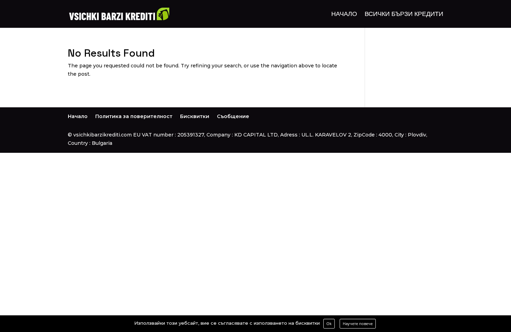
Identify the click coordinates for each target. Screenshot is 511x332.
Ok (329, 323)
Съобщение (233, 116)
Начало (344, 14)
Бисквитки (194, 116)
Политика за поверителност (133, 116)
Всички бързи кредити (404, 14)
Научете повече (358, 323)
